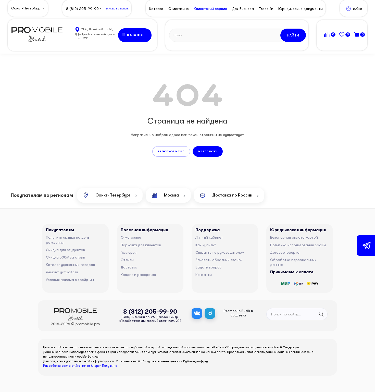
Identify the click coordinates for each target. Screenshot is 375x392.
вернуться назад (171, 151)
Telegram (210, 313)
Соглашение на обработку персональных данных (148, 361)
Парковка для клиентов (141, 245)
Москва (171, 195)
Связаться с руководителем (219, 252)
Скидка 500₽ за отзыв (65, 257)
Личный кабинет (209, 237)
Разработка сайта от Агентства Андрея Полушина (80, 366)
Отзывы (127, 260)
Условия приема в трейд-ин (70, 280)
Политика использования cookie (298, 245)
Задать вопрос (208, 267)
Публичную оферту (195, 361)
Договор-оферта (284, 252)
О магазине (131, 237)
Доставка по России (232, 195)
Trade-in (266, 9)
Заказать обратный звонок (219, 260)
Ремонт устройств (62, 272)
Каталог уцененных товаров (70, 265)
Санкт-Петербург (113, 195)
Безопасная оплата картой (294, 237)
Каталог (156, 9)
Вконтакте (197, 313)
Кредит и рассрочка (138, 275)
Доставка (129, 267)
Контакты (203, 275)
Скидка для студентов (65, 250)
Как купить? (205, 245)
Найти (293, 35)
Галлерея (128, 252)
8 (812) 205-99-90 (82, 8)
